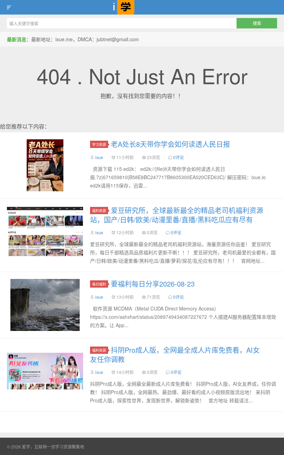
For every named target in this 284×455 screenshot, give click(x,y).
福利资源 (99, 210)
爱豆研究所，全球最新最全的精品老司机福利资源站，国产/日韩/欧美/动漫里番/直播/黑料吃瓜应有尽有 (176, 215)
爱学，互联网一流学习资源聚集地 (142, 7)
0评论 (178, 157)
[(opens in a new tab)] (45, 231)
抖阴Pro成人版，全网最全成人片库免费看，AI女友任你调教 (175, 354)
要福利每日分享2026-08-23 (153, 284)
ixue (99, 157)
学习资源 (99, 144)
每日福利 (99, 284)
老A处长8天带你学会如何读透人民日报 (170, 144)
